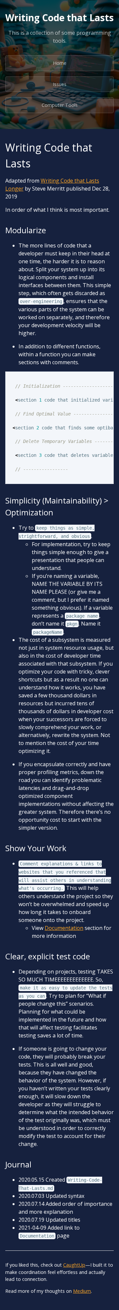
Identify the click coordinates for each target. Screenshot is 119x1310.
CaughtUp (74, 1265)
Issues (59, 84)
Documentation (64, 928)
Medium (82, 1291)
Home (59, 63)
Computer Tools (60, 105)
